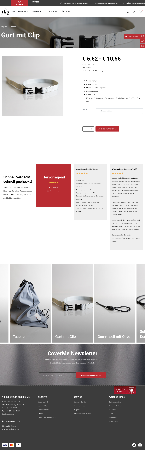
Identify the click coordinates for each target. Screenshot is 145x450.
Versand (88, 68)
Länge (84, 109)
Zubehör (13, 27)
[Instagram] (140, 445)
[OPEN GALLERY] (32, 86)
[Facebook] (134, 445)
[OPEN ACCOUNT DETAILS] (134, 12)
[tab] (124, 254)
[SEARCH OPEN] (128, 12)
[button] (1, 302)
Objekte (4, 27)
